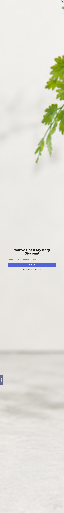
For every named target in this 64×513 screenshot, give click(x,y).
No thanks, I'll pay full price (32, 269)
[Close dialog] (62, 1)
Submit (32, 265)
